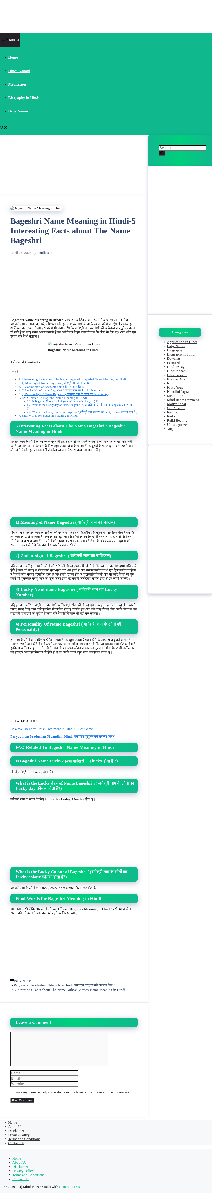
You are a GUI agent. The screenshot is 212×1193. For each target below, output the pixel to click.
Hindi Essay (176, 367)
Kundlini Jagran (179, 392)
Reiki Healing (177, 420)
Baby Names (18, 111)
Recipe (172, 412)
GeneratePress (69, 1187)
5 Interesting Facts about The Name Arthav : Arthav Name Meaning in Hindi (69, 990)
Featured (173, 363)
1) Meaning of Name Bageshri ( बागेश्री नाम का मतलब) (55, 383)
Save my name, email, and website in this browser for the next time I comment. (72, 1092)
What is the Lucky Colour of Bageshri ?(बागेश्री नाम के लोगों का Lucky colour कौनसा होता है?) (84, 412)
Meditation (17, 84)
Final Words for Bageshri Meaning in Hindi (50, 415)
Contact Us (16, 1143)
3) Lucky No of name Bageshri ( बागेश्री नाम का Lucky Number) (62, 390)
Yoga (171, 429)
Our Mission (176, 408)
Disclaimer (16, 1131)
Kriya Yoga (175, 387)
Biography (175, 350)
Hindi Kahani (19, 71)
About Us (15, 1127)
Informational (177, 375)
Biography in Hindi (23, 98)
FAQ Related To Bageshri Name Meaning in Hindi (54, 398)
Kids (170, 383)
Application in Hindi (182, 342)
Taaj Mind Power (26, 16)
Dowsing (173, 358)
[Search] (162, 153)
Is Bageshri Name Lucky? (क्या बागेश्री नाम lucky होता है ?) (65, 401)
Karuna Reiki (177, 379)
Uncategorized (178, 425)
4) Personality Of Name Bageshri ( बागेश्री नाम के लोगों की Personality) (65, 394)
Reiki (171, 416)
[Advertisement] (74, 165)
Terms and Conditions (24, 1139)
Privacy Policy (19, 1135)
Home (13, 57)
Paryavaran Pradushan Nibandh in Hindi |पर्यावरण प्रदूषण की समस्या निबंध (62, 737)
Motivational (176, 404)
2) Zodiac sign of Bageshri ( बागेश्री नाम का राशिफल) (54, 386)
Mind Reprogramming (183, 400)
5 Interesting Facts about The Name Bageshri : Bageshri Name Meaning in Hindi (74, 379)
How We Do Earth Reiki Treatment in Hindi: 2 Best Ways (52, 729)
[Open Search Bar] (3, 128)
